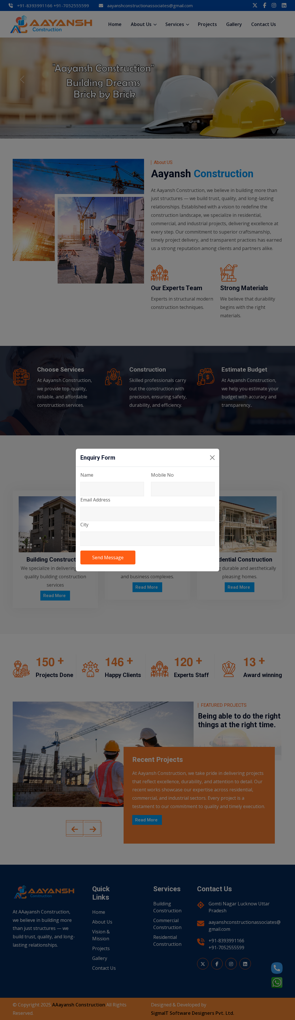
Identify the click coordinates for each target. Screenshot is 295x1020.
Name (86, 475)
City (84, 524)
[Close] (212, 457)
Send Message (108, 557)
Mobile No (162, 475)
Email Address (95, 500)
